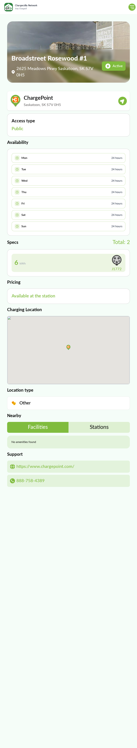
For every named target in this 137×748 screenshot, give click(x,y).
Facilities (38, 427)
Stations (99, 427)
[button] (68, 347)
